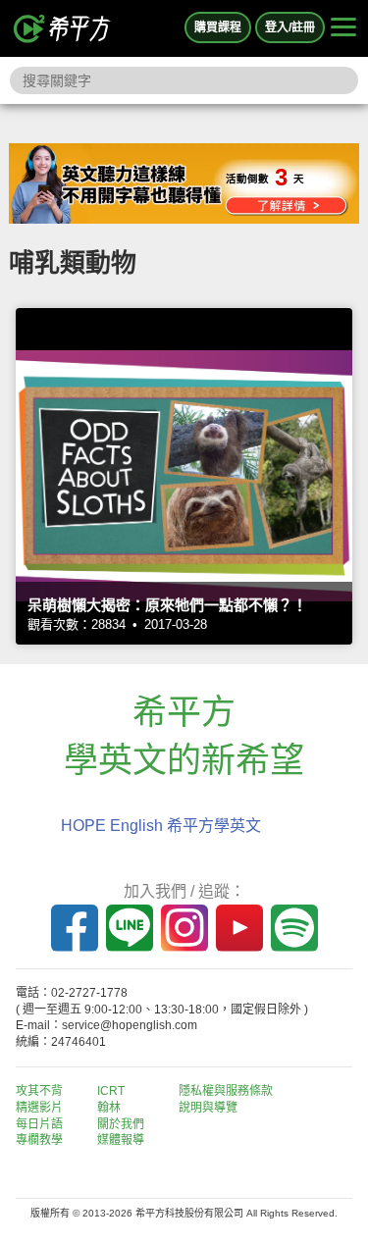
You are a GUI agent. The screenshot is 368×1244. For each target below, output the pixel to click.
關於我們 (120, 1124)
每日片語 (39, 1124)
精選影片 (39, 1107)
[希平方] (63, 28)
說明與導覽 (208, 1107)
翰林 (109, 1107)
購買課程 (217, 27)
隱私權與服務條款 (226, 1091)
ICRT (111, 1091)
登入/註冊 (290, 27)
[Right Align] (343, 28)
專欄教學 (39, 1140)
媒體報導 (120, 1140)
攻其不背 (39, 1091)
